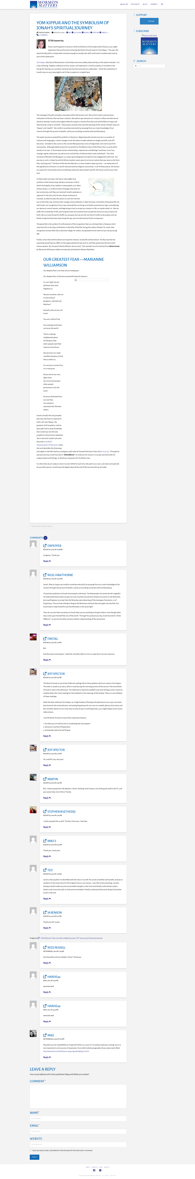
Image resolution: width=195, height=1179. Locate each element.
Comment (38, 1081)
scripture (95, 32)
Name (34, 1112)
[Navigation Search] (162, 4)
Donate (151, 21)
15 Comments (43, 35)
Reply (46, 561)
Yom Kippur (41, 62)
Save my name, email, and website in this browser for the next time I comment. (62, 1150)
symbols (104, 32)
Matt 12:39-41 (103, 451)
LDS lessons (77, 32)
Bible (69, 32)
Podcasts (95, 1167)
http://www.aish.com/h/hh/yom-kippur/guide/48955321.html (66, 1051)
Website (36, 1138)
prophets (86, 32)
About (88, 1167)
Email (34, 1125)
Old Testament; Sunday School (42, 526)
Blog (101, 1167)
